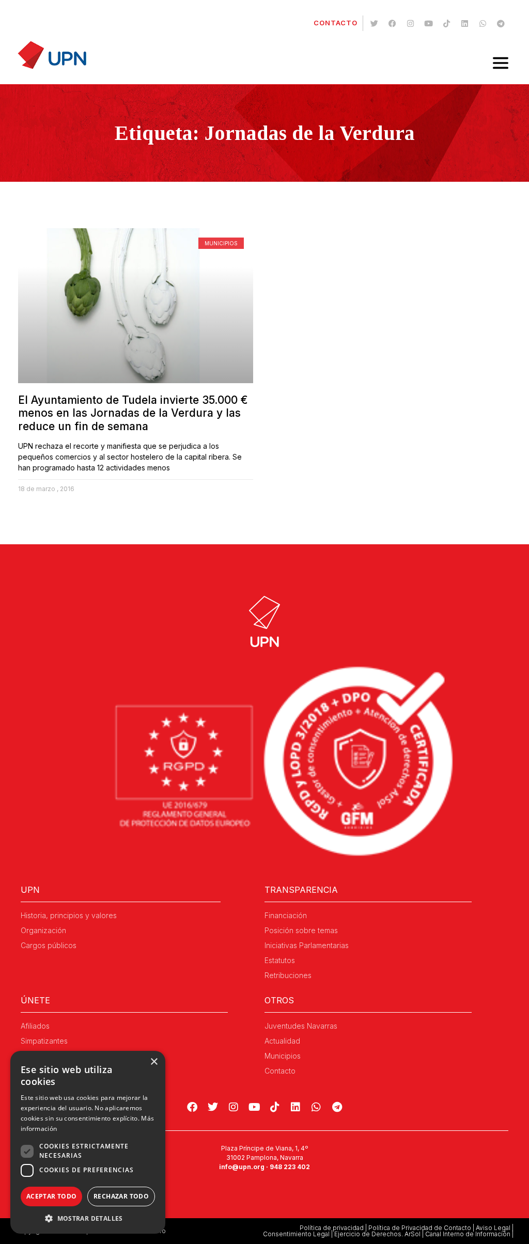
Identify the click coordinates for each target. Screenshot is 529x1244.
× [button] (154, 1062)
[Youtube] (428, 23)
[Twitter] (374, 23)
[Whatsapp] (482, 23)
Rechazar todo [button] (121, 1196)
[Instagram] (410, 23)
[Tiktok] (446, 23)
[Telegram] (500, 23)
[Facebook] (392, 23)
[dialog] (87, 1142)
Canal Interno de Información (467, 1234)
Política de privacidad (332, 1228)
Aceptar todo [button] (51, 1196)
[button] (88, 1218)
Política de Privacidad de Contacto (419, 1228)
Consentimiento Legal (296, 1234)
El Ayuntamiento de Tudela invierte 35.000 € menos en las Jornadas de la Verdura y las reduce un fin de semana (133, 412)
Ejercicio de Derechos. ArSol (377, 1234)
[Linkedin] (464, 23)
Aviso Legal (493, 1228)
